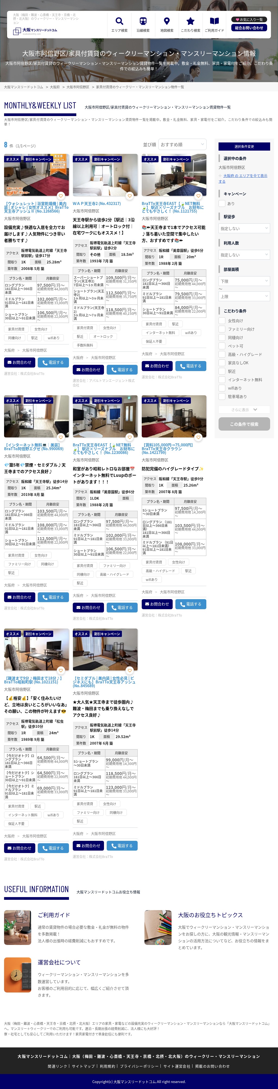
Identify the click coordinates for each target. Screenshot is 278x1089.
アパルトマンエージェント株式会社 (104, 382)
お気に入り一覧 (251, 19)
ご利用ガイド (214, 30)
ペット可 (235, 346)
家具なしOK (238, 362)
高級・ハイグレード (245, 354)
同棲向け (235, 337)
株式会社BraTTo (32, 373)
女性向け (235, 320)
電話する (56, 362)
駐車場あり (237, 396)
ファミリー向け (241, 329)
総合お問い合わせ (249, 27)
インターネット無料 (245, 379)
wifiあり (235, 388)
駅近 (232, 371)
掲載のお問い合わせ (212, 1066)
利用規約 (107, 1066)
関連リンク (57, 1066)
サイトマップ (83, 1066)
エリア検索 (119, 30)
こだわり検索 (190, 30)
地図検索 (166, 30)
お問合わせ (21, 362)
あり (231, 203)
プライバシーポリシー (139, 1066)
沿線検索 (143, 30)
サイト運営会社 (177, 1066)
